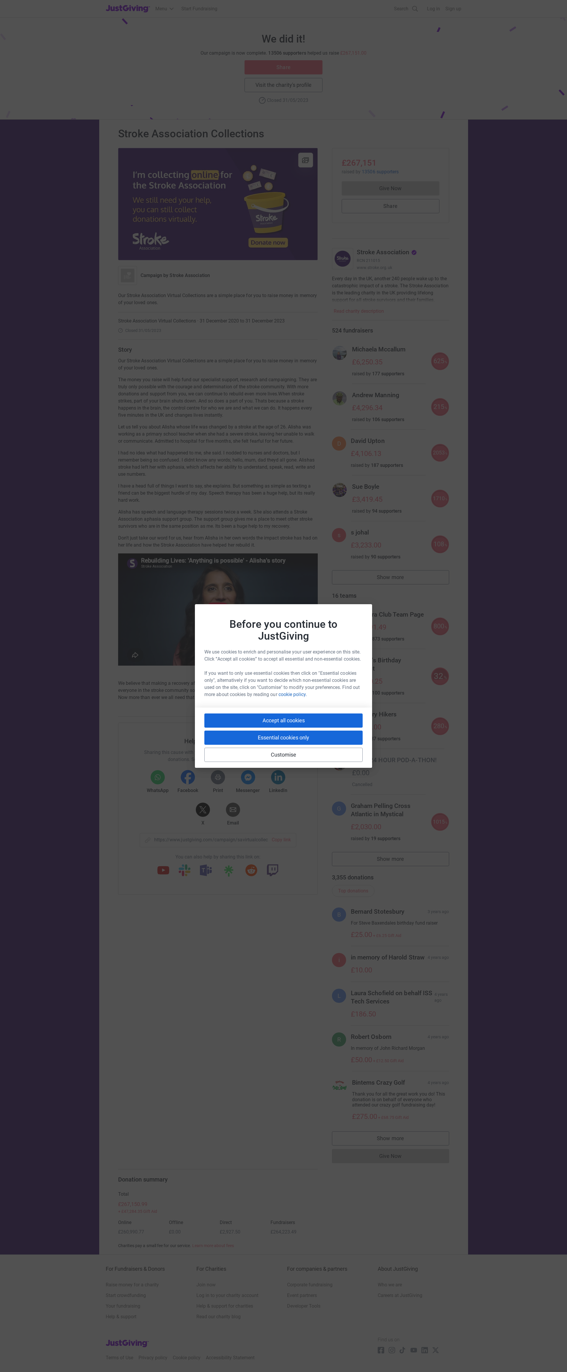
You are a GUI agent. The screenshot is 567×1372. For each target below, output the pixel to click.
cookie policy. (292, 694)
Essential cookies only (283, 737)
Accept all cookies (284, 720)
